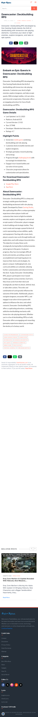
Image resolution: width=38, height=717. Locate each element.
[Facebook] (3, 685)
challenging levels (24, 158)
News (3, 664)
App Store (9, 187)
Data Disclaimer (6, 648)
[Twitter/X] (7, 685)
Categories (4, 656)
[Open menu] (35, 2)
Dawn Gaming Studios (10, 337)
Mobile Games (16, 575)
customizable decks (26, 334)
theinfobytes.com (22, 362)
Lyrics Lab (4, 702)
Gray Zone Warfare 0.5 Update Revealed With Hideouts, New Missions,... (18, 580)
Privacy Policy (5, 645)
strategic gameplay (10, 347)
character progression (11, 334)
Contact (3, 638)
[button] (31, 2)
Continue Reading (6, 628)
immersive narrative (19, 342)
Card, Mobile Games (24, 20)
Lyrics (3, 690)
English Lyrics (5, 695)
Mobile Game (7, 345)
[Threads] (20, 685)
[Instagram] (12, 685)
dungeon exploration (21, 340)
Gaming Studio (28, 207)
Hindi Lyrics (5, 698)
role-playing (17, 345)
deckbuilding (8, 340)
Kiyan (18, 22)
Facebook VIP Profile (8, 707)
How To (3, 671)
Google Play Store (12, 184)
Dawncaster (23, 337)
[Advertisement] (19, 454)
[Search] (34, 8)
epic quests (7, 342)
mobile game (18, 140)
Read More (28, 368)
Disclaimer (4, 641)
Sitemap (3, 651)
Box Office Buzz (6, 661)
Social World (5, 674)
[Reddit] (16, 685)
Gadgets (3, 668)
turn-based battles (24, 347)
